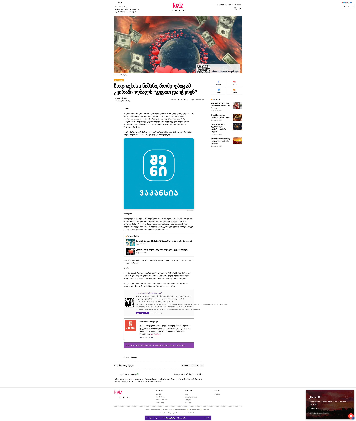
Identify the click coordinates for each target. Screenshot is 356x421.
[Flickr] (200, 374)
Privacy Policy (170, 418)
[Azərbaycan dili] (344, 3)
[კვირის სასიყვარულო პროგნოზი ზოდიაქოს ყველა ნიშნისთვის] (130, 251)
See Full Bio (155, 334)
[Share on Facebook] (179, 99)
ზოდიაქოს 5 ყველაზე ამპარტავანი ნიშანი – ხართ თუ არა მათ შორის (164, 241)
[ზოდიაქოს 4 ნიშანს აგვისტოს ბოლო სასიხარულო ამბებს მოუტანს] (237, 126)
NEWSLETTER (221, 5)
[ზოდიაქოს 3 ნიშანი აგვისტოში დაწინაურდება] (237, 117)
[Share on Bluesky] (184, 99)
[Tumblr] (197, 374)
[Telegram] (203, 374)
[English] (346, 3)
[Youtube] (175, 10)
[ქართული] (347, 3)
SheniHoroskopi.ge (121, 98)
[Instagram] (146, 338)
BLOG (229, 5)
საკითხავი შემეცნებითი (121, 12)
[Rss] (183, 10)
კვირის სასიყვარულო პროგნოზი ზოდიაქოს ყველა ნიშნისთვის (162, 249)
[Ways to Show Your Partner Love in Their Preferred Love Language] (237, 105)
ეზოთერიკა (135, 9)
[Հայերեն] (342, 3)
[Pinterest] (190, 374)
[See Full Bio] (160, 334)
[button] (206, 418)
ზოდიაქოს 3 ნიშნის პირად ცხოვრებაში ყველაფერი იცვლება (220, 140)
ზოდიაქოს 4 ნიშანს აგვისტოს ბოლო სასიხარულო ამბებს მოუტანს (218, 128)
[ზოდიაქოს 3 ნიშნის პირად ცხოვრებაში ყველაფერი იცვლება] (237, 140)
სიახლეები (188, 402)
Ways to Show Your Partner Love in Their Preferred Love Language (220, 105)
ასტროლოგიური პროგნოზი (123, 9)
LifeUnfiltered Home (191, 397)
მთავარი (188, 400)
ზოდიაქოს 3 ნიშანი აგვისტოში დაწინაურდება (220, 116)
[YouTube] (152, 338)
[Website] (182, 374)
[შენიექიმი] (351, 416)
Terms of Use (182, 418)
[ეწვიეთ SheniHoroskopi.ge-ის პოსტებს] (116, 374)
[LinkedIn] (195, 374)
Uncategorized (133, 12)
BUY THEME (237, 5)
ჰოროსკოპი (126, 7)
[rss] (234, 91)
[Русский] (349, 3)
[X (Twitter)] (143, 338)
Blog (186, 394)
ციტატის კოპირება (142, 313)
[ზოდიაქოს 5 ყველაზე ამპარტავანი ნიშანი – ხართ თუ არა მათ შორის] (130, 242)
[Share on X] (181, 99)
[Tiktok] (192, 374)
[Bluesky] (179, 10)
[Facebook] (172, 10)
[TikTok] (149, 338)
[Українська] (351, 3)
